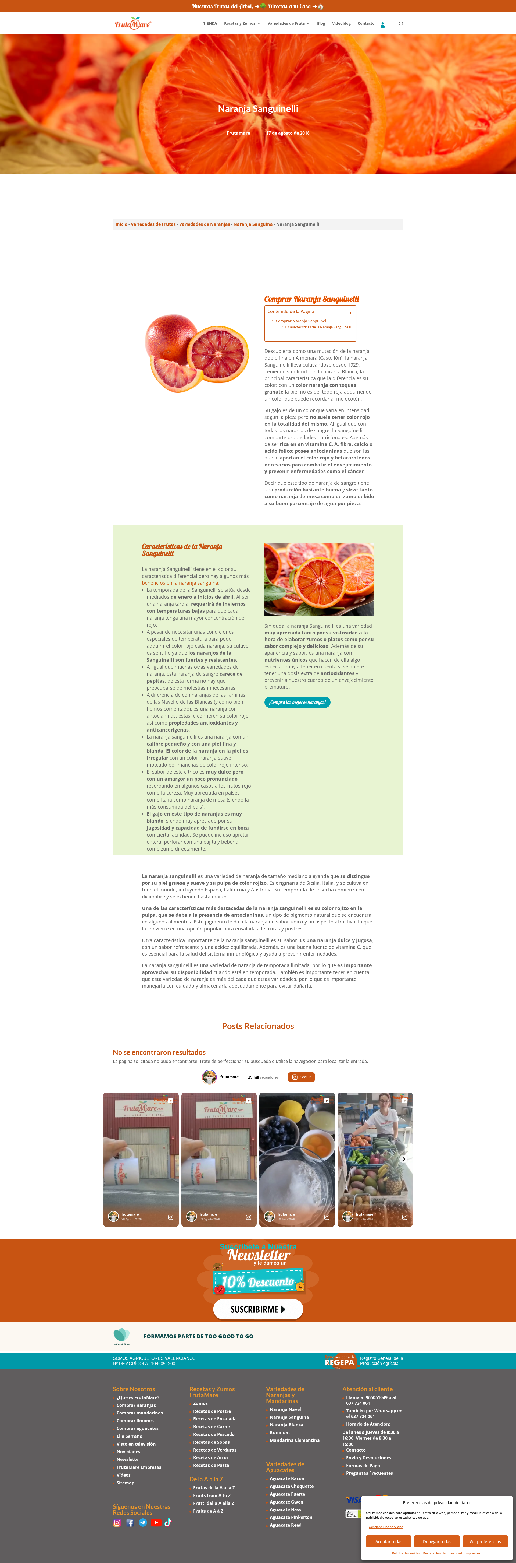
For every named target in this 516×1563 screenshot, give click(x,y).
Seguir (305, 1076)
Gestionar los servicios (386, 1527)
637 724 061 (358, 1403)
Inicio (121, 224)
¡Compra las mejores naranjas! (297, 702)
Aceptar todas (388, 1541)
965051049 (377, 1397)
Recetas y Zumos (239, 24)
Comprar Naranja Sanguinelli (302, 321)
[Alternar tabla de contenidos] (345, 313)
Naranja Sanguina (253, 224)
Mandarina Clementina (295, 1440)
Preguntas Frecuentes (369, 1473)
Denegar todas (437, 1541)
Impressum (473, 1553)
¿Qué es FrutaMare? (138, 1397)
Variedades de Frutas (153, 224)
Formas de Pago (363, 1466)
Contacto (366, 24)
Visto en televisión (136, 1444)
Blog (321, 24)
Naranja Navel (285, 1409)
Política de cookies (406, 1553)
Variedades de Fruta (286, 24)
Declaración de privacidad (442, 1553)
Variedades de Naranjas (204, 224)
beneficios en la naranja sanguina (180, 582)
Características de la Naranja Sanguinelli (319, 327)
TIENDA (210, 24)
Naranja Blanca (286, 1425)
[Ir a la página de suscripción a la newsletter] (258, 1280)
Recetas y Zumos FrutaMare (212, 1392)
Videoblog (341, 24)
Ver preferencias (485, 1541)
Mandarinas (282, 1400)
